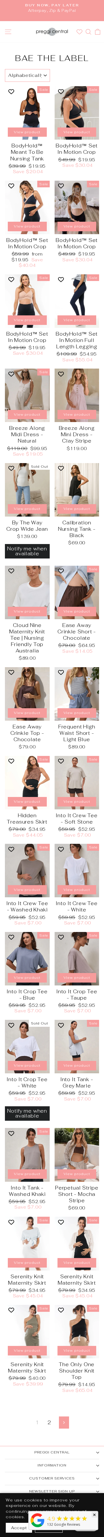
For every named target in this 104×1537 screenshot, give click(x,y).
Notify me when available (27, 551)
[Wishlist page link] (80, 32)
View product (27, 132)
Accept (19, 1527)
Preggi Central (52, 1452)
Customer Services (52, 1478)
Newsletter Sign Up (52, 1491)
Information (52, 1465)
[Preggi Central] (37, 1527)
